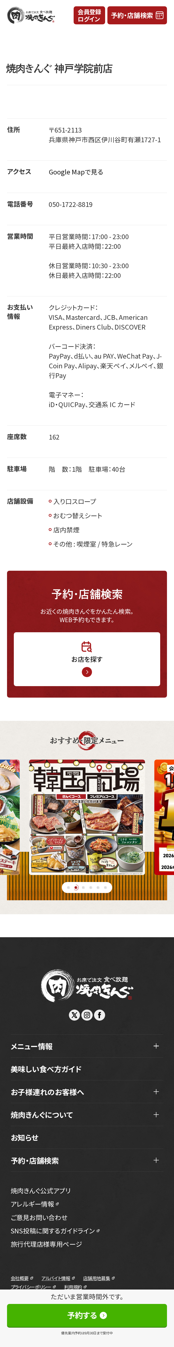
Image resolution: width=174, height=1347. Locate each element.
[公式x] (74, 1015)
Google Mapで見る (76, 171)
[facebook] (99, 1015)
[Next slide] (159, 817)
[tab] (68, 887)
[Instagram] (86, 1015)
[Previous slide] (14, 817)
